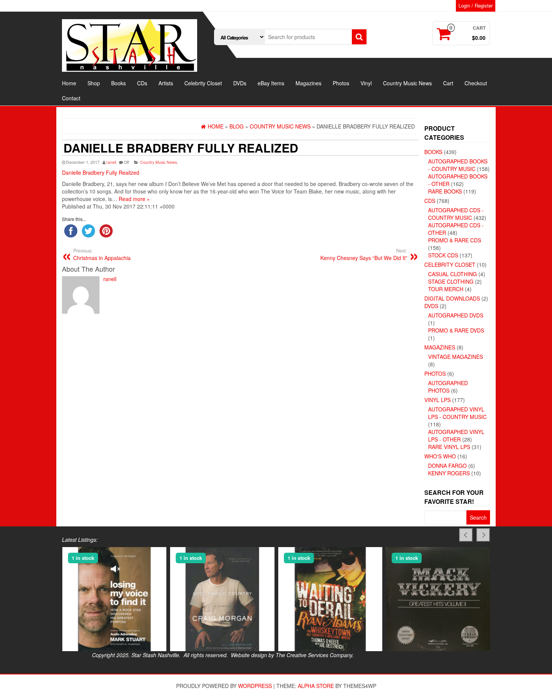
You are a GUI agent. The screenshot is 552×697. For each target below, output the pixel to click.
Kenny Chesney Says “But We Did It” (363, 254)
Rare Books (445, 191)
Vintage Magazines (455, 356)
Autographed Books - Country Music (457, 164)
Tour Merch (445, 289)
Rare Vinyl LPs (449, 447)
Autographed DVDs (455, 315)
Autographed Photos (448, 386)
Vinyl (366, 83)
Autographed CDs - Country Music (456, 213)
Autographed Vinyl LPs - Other (456, 435)
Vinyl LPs (437, 400)
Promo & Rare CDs (454, 240)
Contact (71, 98)
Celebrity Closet (203, 83)
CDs (142, 83)
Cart (448, 83)
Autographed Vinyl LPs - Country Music (457, 412)
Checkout (476, 83)
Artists (165, 83)
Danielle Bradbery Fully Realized (100, 172)
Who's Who (440, 456)
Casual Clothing (452, 274)
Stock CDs (443, 255)
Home (69, 83)
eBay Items (271, 83)
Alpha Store (316, 685)
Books (118, 83)
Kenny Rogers (449, 473)
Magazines (308, 83)
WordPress (255, 685)
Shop (93, 83)
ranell (111, 162)
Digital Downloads (452, 298)
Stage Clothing (451, 281)
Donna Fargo (447, 465)
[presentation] (466, 535)
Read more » (134, 199)
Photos (341, 83)
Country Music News (407, 83)
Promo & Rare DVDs (456, 330)
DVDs (239, 83)
